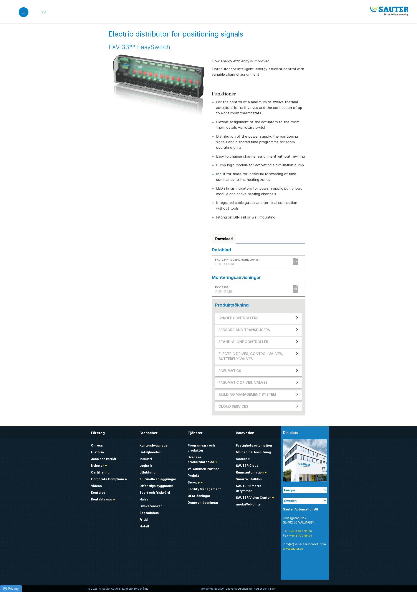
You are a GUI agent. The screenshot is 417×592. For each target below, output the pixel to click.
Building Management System (247, 394)
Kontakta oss (101, 499)
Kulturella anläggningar (157, 479)
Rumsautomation (250, 472)
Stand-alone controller (243, 342)
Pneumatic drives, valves (243, 382)
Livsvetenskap (150, 506)
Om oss (97, 445)
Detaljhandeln (150, 452)
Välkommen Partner (203, 469)
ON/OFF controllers (238, 318)
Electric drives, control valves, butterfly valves (250, 356)
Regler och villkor (265, 588)
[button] (11, 588)
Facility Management (204, 489)
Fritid (143, 519)
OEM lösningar (199, 496)
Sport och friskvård (154, 492)
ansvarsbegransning (239, 588)
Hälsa (144, 499)
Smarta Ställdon (249, 479)
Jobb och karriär (103, 459)
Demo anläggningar (203, 502)
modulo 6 (243, 459)
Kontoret (98, 492)
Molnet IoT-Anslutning (253, 452)
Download (224, 239)
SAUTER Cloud (247, 465)
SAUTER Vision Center (253, 497)
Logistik (145, 465)
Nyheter (97, 465)
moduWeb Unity (248, 504)
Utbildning (147, 472)
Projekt (193, 475)
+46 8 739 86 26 (300, 535)
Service (194, 482)
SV (43, 12)
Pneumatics (229, 371)
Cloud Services (233, 406)
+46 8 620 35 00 (300, 531)
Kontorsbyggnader (154, 445)
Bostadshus (149, 513)
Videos (96, 486)
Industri (145, 459)
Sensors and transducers (244, 330)
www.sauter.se (293, 548)
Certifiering (100, 472)
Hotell (144, 526)
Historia (97, 452)
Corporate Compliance (109, 479)
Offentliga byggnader (156, 486)
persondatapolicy (212, 588)
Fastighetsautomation (254, 445)
